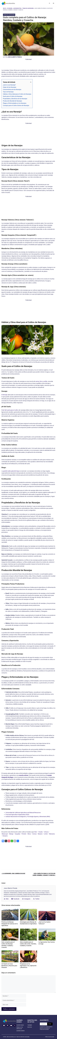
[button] (49, 3)
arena (37, 381)
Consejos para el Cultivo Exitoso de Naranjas (16, 105)
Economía (9, 8)
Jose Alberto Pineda (15, 57)
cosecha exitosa (23, 775)
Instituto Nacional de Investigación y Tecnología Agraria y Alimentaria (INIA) (27, 816)
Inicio (4, 8)
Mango (11, 834)
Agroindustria (17, 8)
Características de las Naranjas (12, 89)
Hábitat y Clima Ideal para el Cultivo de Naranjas (17, 94)
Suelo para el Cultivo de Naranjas (12, 96)
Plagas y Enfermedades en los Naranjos (14, 103)
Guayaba (17, 834)
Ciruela (40, 832)
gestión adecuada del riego (11, 471)
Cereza (34, 834)
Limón (46, 834)
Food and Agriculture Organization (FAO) (17, 814)
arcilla (45, 381)
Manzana (52, 834)
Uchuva (46, 832)
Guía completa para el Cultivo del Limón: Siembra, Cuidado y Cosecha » (44, 874)
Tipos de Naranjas (8, 92)
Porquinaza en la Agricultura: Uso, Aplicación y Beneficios (28, 965)
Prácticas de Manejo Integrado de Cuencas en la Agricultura (9, 923)
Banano (40, 834)
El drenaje (4, 394)
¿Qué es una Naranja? (9, 85)
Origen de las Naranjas (9, 87)
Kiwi (35, 832)
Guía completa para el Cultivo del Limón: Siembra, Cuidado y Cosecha (28, 943)
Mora (29, 834)
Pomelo (24, 834)
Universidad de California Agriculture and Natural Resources (23, 812)
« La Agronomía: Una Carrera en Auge (13, 873)
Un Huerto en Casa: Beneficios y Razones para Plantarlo (9, 965)
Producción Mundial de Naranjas (12, 101)
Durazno (5, 836)
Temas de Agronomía (28, 8)
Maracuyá (5, 834)
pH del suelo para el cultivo (11, 410)
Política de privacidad (49, 1036)
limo (41, 381)
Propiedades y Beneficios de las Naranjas (15, 98)
